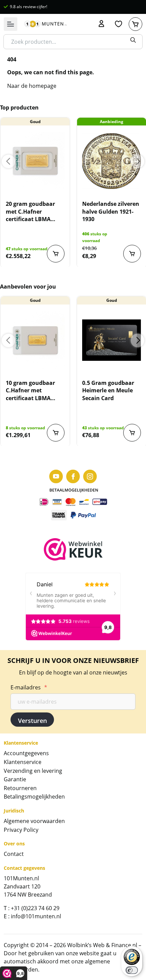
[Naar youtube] (56, 476)
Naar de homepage (31, 86)
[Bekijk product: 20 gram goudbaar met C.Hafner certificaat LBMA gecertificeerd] (35, 161)
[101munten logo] (45, 24)
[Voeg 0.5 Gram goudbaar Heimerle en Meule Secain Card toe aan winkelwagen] (132, 433)
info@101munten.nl (36, 916)
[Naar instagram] (90, 476)
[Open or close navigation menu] (10, 24)
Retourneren (20, 788)
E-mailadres (29, 687)
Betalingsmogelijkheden (34, 796)
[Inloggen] (101, 24)
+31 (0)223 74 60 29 (35, 908)
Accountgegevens (26, 753)
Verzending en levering (33, 771)
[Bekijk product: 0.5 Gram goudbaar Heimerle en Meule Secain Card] (111, 340)
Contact (14, 854)
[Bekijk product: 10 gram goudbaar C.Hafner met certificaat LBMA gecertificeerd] (35, 340)
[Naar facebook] (73, 476)
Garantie (15, 779)
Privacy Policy (21, 830)
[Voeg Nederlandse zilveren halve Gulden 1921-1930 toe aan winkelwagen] (132, 253)
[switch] (132, 970)
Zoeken (133, 40)
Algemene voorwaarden (34, 821)
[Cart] (135, 24)
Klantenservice (22, 762)
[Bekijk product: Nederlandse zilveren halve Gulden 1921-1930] (111, 161)
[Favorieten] (118, 24)
